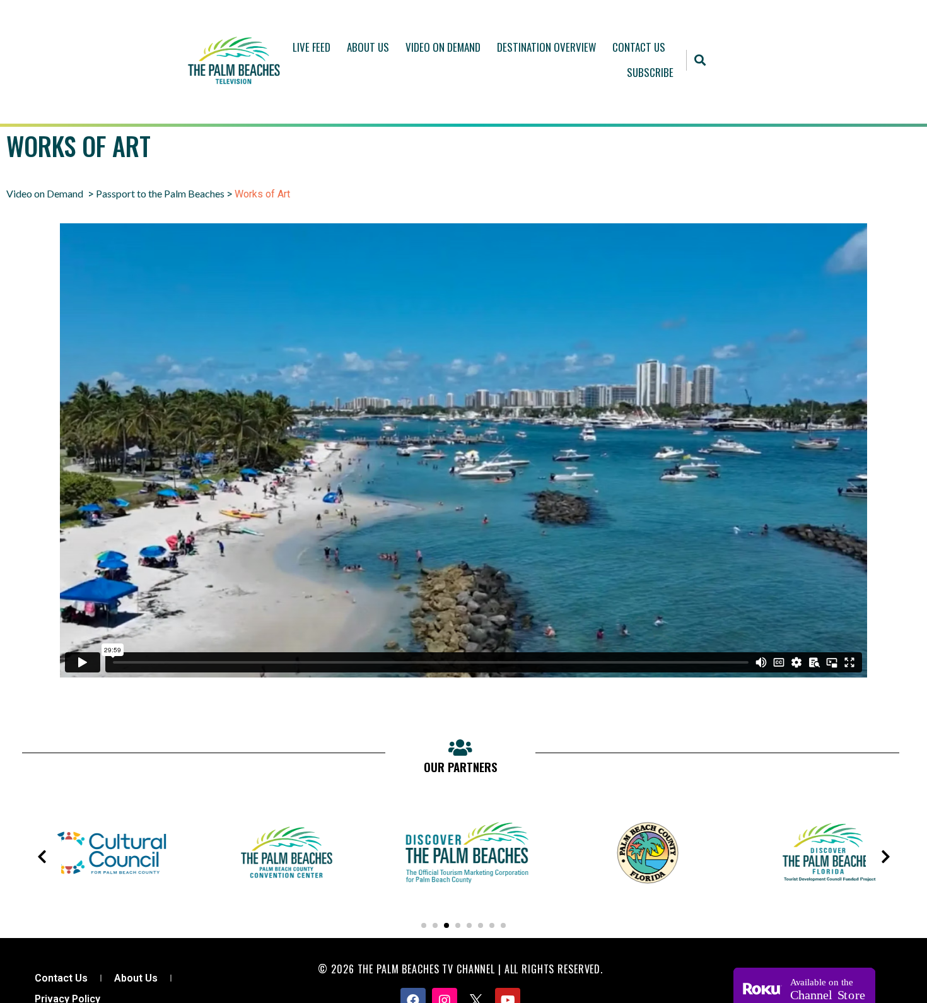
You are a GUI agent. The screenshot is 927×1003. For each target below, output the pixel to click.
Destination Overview (546, 47)
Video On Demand (443, 47)
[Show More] (103, 896)
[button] (700, 60)
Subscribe (650, 72)
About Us (368, 47)
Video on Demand (44, 193)
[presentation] (41, 856)
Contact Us (638, 47)
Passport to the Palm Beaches (160, 193)
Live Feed (311, 47)
